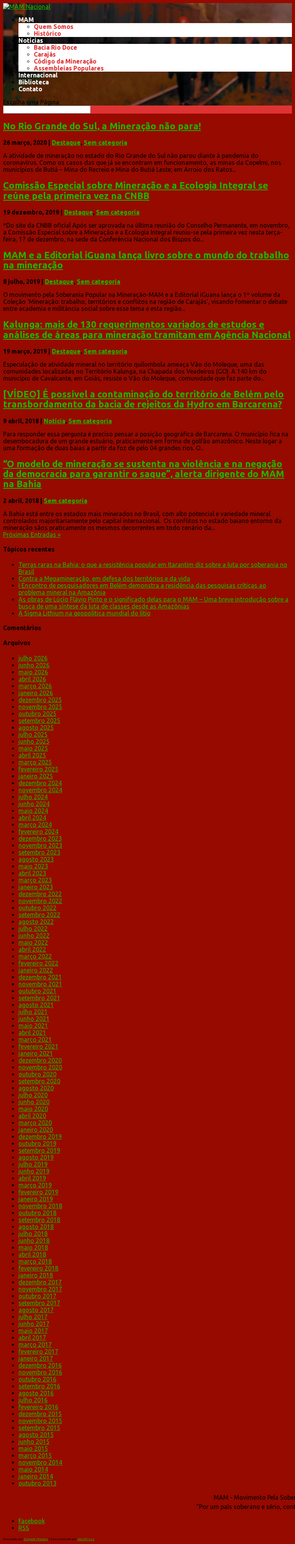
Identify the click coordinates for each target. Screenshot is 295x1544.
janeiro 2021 (35, 1053)
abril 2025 (32, 755)
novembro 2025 (40, 706)
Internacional (38, 75)
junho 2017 (34, 1323)
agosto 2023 (36, 859)
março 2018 (35, 1261)
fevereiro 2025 (38, 769)
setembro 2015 (39, 1427)
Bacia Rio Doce (55, 47)
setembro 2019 (39, 1150)
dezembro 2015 (40, 1413)
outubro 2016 (37, 1379)
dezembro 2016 (40, 1365)
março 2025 (35, 762)
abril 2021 (32, 1032)
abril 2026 (32, 679)
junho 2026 (34, 665)
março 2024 (35, 824)
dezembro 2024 (40, 783)
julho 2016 (33, 1399)
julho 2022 (33, 928)
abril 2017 (32, 1337)
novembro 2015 (40, 1420)
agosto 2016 (36, 1393)
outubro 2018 (37, 1212)
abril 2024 (32, 817)
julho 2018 (33, 1233)
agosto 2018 (36, 1226)
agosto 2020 (36, 1088)
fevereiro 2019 (38, 1192)
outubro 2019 (37, 1143)
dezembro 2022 (40, 893)
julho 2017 (33, 1316)
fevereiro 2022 (38, 963)
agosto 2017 (36, 1309)
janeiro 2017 (35, 1358)
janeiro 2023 (35, 886)
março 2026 (35, 685)
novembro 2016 (40, 1372)
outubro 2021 (37, 990)
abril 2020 (32, 1115)
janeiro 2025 (35, 776)
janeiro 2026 (35, 692)
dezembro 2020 (40, 1060)
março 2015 (35, 1455)
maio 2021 (33, 1025)
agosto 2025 (36, 727)
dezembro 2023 (40, 838)
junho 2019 (34, 1171)
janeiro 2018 (35, 1275)
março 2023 (35, 880)
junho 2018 (34, 1240)
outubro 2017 (37, 1296)
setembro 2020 (39, 1081)
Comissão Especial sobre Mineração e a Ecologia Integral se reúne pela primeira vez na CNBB (135, 190)
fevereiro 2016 (38, 1406)
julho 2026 (33, 658)
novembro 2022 (40, 900)
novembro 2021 (40, 984)
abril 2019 (32, 1178)
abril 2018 (32, 1254)
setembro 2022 (39, 914)
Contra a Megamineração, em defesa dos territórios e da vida (104, 578)
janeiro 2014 (35, 1476)
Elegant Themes (36, 1539)
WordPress (86, 1539)
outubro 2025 (37, 713)
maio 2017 (33, 1330)
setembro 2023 (39, 852)
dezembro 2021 (40, 977)
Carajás (45, 54)
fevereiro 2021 (38, 1046)
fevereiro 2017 (38, 1351)
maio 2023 (33, 866)
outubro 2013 (37, 1483)
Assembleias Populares (69, 68)
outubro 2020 (37, 1074)
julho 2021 (33, 1011)
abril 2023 (32, 873)
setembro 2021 (39, 997)
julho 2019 (33, 1164)
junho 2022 (34, 935)
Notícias (30, 40)
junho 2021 (34, 1018)
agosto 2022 (36, 921)
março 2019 (35, 1185)
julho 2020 (33, 1094)
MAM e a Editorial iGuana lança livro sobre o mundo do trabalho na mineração (146, 260)
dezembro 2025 (40, 699)
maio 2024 (33, 810)
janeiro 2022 (35, 970)
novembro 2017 (40, 1289)
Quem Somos (53, 26)
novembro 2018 (40, 1205)
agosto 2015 (36, 1434)
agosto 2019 (36, 1157)
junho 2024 (34, 803)
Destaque (66, 142)
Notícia (54, 420)
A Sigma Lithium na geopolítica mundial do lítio (84, 613)
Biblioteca (33, 82)
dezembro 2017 (40, 1282)
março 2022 (35, 956)
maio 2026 (33, 672)
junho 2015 (34, 1441)
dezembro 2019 (40, 1136)
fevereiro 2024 (38, 831)
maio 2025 (33, 748)
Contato (30, 88)
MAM (26, 19)
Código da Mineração (65, 61)
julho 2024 (33, 796)
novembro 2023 (40, 845)
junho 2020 (34, 1101)
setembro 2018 (39, 1219)
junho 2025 (34, 741)
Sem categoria (105, 142)
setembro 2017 (39, 1302)
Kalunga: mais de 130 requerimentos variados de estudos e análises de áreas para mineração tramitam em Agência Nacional (147, 329)
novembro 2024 (40, 789)
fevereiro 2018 (38, 1268)
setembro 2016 (39, 1386)
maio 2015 (33, 1448)
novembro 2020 (40, 1067)
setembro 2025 (39, 720)
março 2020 (35, 1122)
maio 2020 (33, 1108)
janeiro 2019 (35, 1198)
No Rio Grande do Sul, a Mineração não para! (102, 126)
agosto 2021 (36, 1004)
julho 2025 (33, 734)
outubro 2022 (37, 907)
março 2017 (35, 1344)
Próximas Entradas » (32, 534)
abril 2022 (32, 949)
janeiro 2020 (35, 1129)
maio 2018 (33, 1247)
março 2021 (35, 1039)
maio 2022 (33, 942)
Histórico (47, 33)
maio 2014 (33, 1469)
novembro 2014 (40, 1462)
